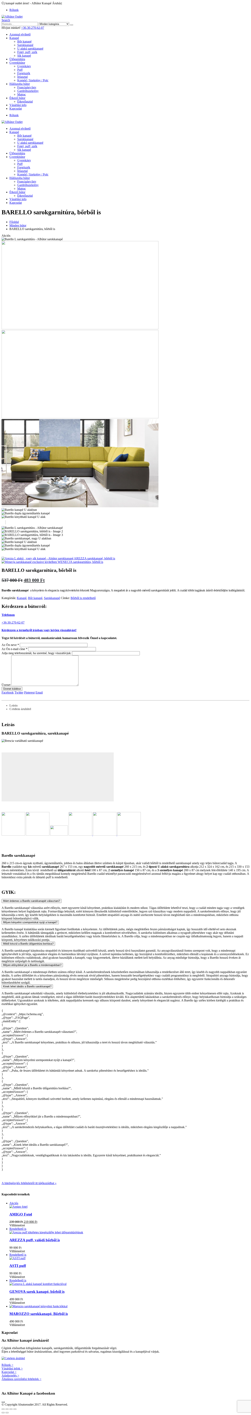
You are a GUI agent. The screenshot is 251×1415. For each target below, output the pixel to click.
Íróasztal (22, 76)
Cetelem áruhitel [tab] (20, 709)
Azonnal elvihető (20, 34)
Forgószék (23, 73)
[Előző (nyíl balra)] (3, 1412)
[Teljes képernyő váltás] (7, 1409)
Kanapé (14, 38)
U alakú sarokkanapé (30, 48)
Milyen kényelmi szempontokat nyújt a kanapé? (30, 922)
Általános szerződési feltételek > (21, 1379)
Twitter (19, 692)
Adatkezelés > (10, 1375)
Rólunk (14, 10)
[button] (6, 20)
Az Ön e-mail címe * (14, 649)
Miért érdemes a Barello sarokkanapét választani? (31, 900)
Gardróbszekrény (28, 91)
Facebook (8, 692)
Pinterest (29, 692)
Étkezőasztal (25, 101)
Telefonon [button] (8, 615)
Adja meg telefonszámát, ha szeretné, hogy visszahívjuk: (36, 653)
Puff (20, 69)
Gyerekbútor (17, 62)
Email (39, 692)
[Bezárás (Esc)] (14, 1409)
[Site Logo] (12, 16)
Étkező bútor (17, 98)
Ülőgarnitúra (17, 59)
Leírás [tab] (13, 705)
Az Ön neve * (10, 645)
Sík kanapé (24, 55)
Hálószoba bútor (19, 83)
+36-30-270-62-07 (32, 27)
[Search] (71, 24)
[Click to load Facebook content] (3, 1402)
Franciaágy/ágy (26, 87)
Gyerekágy (24, 66)
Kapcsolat (15, 108)
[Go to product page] (129, 1306)
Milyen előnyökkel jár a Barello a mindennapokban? (32, 965)
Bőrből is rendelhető (83, 598)
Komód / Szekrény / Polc (32, 80)
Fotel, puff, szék (27, 52)
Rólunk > (7, 1365)
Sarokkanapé (25, 45)
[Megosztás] (11, 1409)
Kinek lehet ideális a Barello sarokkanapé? (27, 986)
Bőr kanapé (24, 41)
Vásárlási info (17, 105)
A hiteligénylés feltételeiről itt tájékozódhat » (29, 1183)
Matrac (21, 94)
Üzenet (6, 685)
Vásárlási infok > (12, 1368)
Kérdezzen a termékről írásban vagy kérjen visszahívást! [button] (39, 630)
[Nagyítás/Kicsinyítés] (3, 1409)
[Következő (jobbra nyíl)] (7, 1412)
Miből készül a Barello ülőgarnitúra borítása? (28, 943)
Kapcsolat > (9, 1372)
